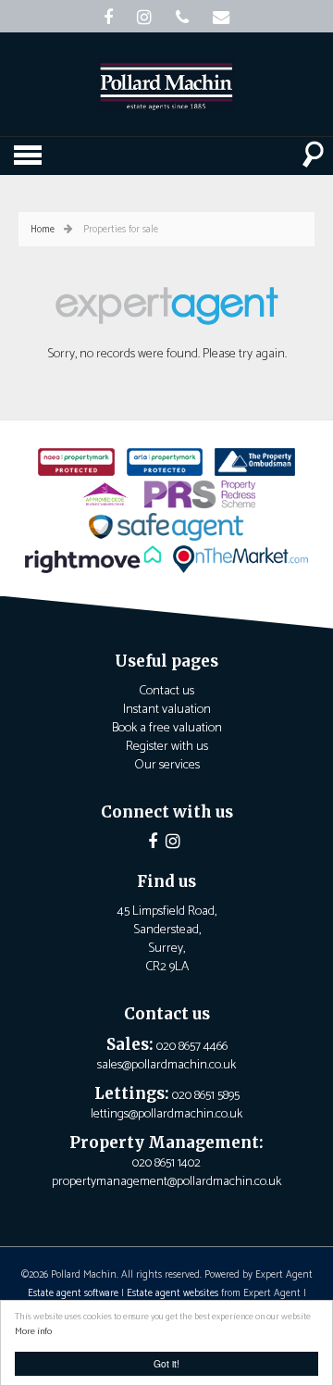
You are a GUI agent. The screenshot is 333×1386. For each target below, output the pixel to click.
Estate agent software (73, 1293)
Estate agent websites (172, 1293)
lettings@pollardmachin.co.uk (166, 1114)
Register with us (167, 746)
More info (33, 1332)
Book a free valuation (167, 728)
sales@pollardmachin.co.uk (166, 1065)
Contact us (166, 691)
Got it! (166, 1363)
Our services (167, 765)
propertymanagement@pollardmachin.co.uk (166, 1181)
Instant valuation (167, 709)
